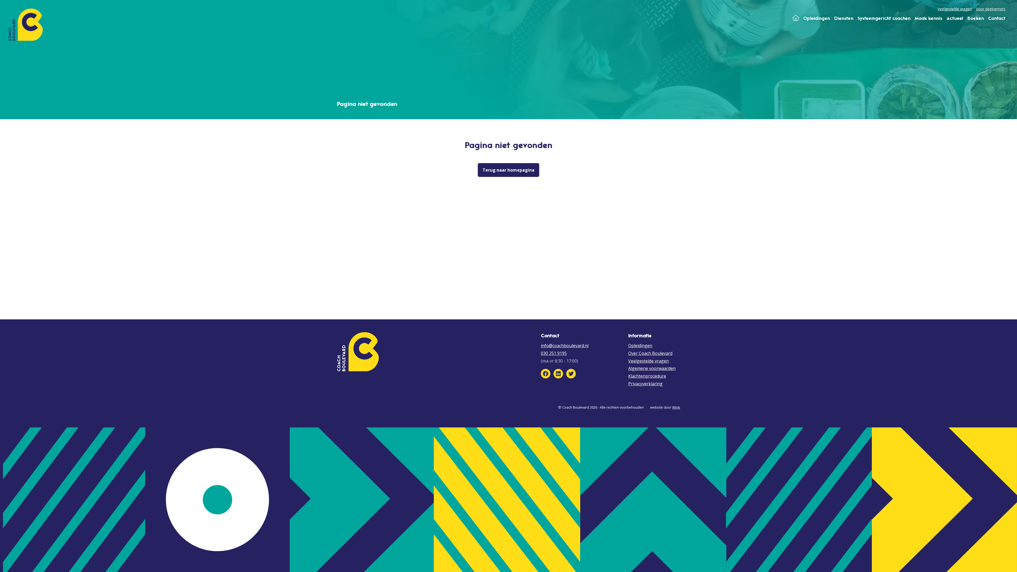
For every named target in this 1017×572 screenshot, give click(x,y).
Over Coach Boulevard (650, 353)
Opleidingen (640, 345)
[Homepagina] (795, 18)
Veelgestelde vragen (955, 8)
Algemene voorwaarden (652, 368)
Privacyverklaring (645, 384)
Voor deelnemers (990, 8)
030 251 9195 (554, 353)
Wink (676, 407)
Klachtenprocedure (647, 376)
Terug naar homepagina (508, 170)
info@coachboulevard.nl (564, 345)
